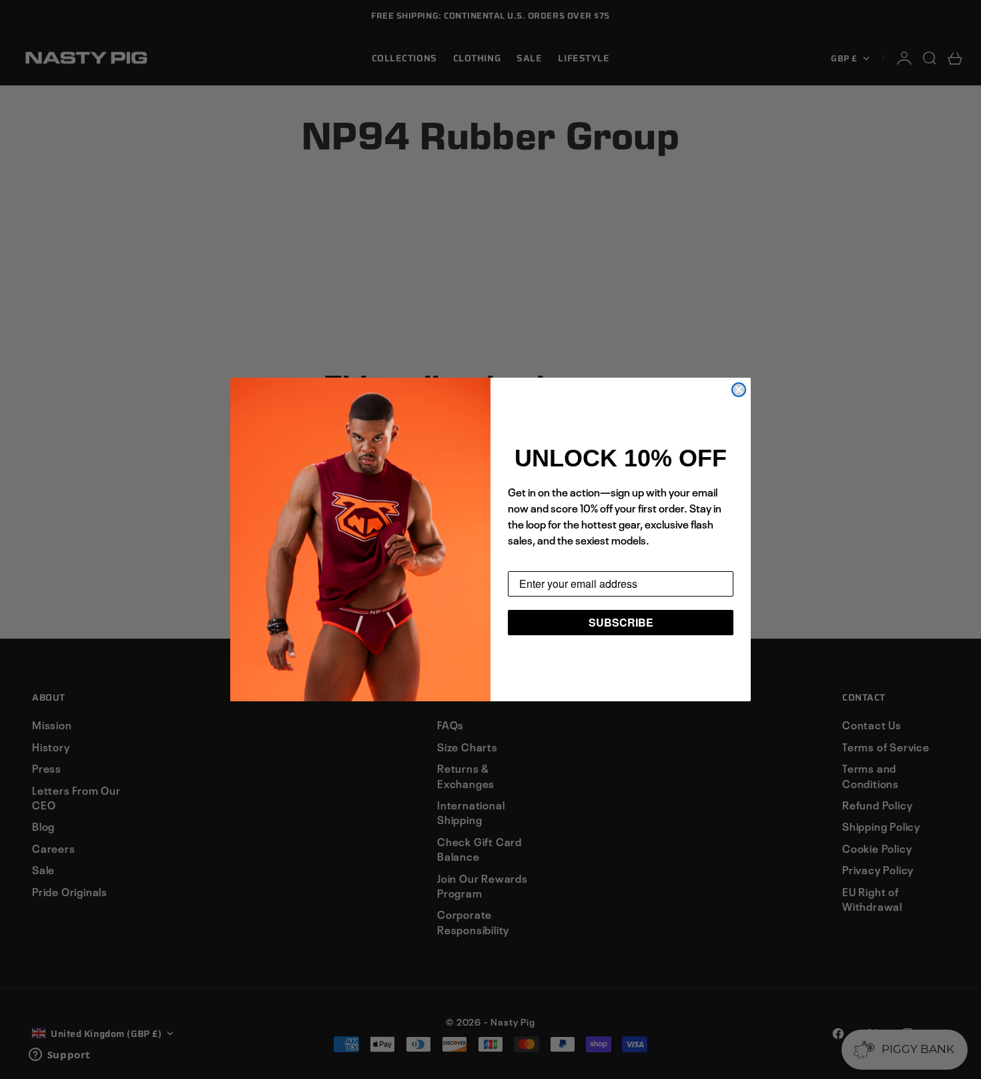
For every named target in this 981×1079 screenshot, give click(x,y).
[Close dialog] (738, 389)
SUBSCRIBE (621, 622)
